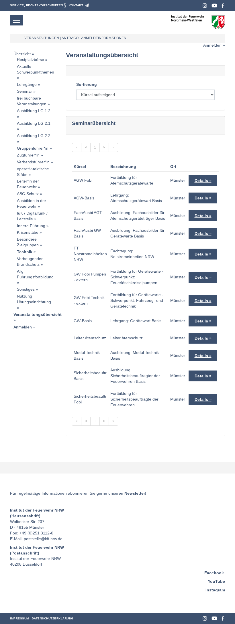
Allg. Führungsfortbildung (35, 274)
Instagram (205, 5)
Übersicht (22, 53)
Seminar (24, 91)
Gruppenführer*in (32, 148)
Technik (24, 251)
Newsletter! (135, 493)
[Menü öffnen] (16, 20)
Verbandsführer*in (33, 162)
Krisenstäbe (27, 232)
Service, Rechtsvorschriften (36, 5)
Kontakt (76, 5)
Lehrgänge (27, 84)
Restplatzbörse (30, 59)
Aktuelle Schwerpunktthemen (35, 69)
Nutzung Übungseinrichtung (34, 299)
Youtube (214, 5)
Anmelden (212, 45)
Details (201, 180)
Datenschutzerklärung (53, 618)
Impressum (19, 618)
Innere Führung (31, 225)
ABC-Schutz (28, 193)
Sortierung (86, 84)
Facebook (223, 5)
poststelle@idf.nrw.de (43, 538)
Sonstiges (26, 289)
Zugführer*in (28, 155)
